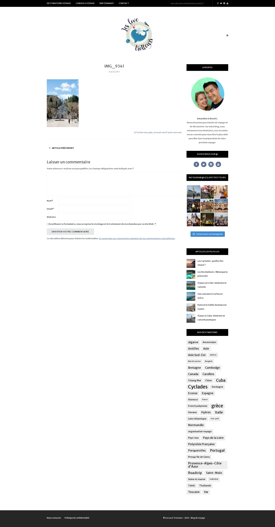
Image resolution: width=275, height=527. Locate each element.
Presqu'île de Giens (199, 456)
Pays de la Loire (213, 438)
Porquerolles (197, 450)
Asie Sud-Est (197, 355)
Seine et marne (196, 479)
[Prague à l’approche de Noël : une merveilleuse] (193, 206)
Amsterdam (209, 342)
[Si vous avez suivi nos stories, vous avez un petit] (193, 192)
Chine (208, 380)
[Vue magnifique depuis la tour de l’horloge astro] (221, 219)
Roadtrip (195, 473)
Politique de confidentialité (77, 518)
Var (206, 492)
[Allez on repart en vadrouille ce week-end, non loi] (221, 192)
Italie (219, 412)
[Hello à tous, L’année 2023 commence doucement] (193, 219)
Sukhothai (214, 479)
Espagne (207, 393)
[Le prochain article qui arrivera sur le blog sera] (221, 206)
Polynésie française (201, 444)
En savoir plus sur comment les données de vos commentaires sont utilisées (137, 238)
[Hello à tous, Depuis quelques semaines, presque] (207, 192)
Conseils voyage (85, 3)
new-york (215, 419)
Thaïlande (205, 485)
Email (50, 209)
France (205, 399)
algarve (193, 342)
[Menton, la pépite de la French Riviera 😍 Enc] (207, 206)
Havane (192, 412)
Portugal (217, 450)
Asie (206, 348)
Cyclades (198, 386)
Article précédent (63, 148)
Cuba (221, 380)
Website (51, 217)
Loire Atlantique (197, 418)
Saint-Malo (214, 473)
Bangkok (208, 361)
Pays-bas (193, 437)
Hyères (206, 412)
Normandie (196, 425)
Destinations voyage (59, 3)
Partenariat (106, 3)
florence (193, 399)
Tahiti (191, 485)
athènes (213, 355)
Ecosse (192, 393)
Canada (193, 374)
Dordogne (217, 386)
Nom (50, 200)
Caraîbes (208, 374)
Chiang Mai (194, 380)
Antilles (193, 348)
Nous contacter (54, 518)
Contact (124, 3)
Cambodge (212, 367)
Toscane (194, 492)
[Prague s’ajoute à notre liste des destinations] (207, 219)
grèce (217, 406)
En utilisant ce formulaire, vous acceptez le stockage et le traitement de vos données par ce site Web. (102, 224)
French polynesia (197, 405)
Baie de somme (194, 361)
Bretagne (194, 367)
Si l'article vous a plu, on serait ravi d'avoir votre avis (158, 132)
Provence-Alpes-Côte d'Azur (205, 464)
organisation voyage (200, 431)
